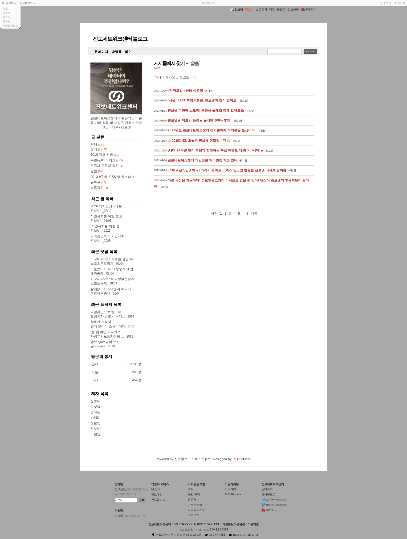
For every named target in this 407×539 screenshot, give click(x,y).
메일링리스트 (10, 25)
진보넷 (95, 423)
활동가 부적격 (100, 322)
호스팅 (6, 21)
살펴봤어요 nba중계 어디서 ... (112, 289)
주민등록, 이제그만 (106, 160)
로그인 (387, 3)
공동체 (6, 12)
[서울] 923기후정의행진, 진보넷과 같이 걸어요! (203, 100)
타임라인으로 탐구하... (107, 312)
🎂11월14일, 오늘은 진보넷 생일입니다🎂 (199, 140)
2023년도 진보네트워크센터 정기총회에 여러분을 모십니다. (212, 130)
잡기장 (98, 149)
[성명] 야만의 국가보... (106, 332)
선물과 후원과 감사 (107, 165)
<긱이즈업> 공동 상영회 (185, 90)
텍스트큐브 (203, 459)
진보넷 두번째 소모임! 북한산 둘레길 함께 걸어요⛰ (206, 110)
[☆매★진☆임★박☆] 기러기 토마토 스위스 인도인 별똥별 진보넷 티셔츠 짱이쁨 (227, 170)
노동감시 (99, 187)
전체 (97, 144)
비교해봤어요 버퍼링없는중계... (113, 279)
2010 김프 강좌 (104, 154)
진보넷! (95, 428)
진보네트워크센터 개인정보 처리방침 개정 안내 (202, 160)
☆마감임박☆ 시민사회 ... (109, 236)
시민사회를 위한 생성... (107, 216)
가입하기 (400, 3)
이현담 (95, 434)
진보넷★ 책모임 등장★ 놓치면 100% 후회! (200, 120)
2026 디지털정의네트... (107, 206)
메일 (5, 8)
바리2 (94, 417)
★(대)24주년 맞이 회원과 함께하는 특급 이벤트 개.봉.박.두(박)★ (216, 150)
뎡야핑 (95, 412)
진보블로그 (182, 459)
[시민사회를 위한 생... (106, 226)
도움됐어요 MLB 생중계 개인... (113, 269)
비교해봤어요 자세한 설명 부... (113, 259)
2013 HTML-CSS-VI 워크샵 (112, 177)
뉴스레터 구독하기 (125, 494)
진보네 (95, 401)
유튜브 (98, 182)
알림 (96, 171)
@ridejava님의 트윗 (105, 342)
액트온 (6, 17)
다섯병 (95, 407)
